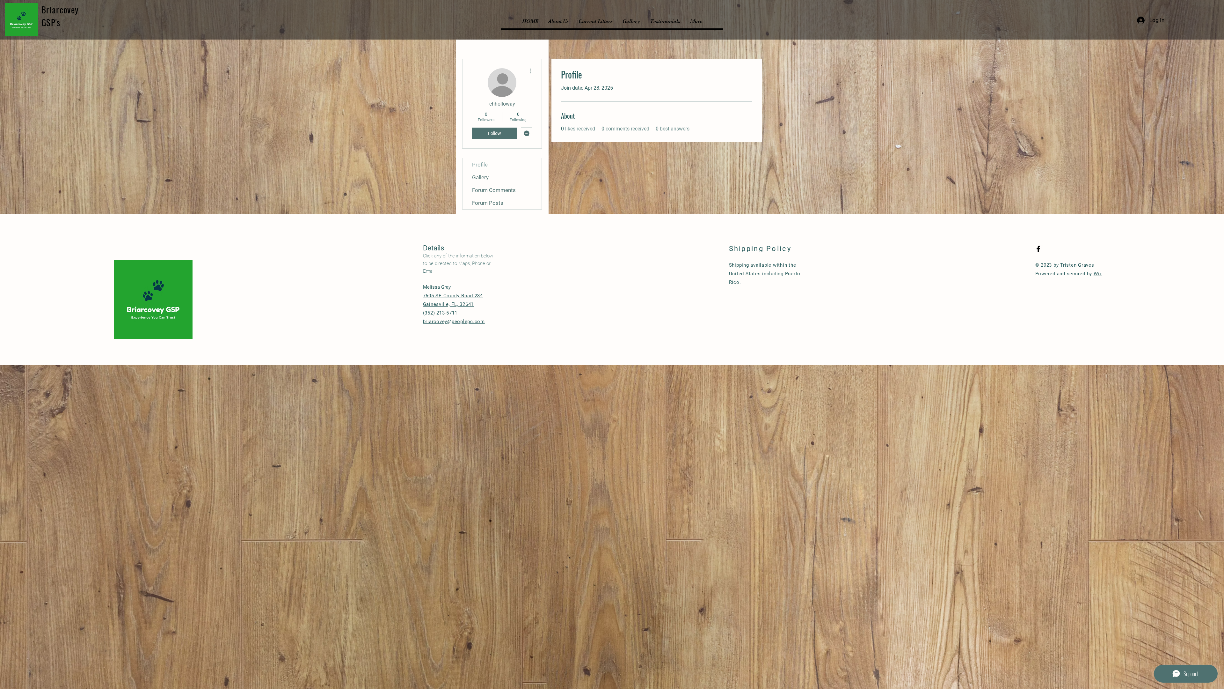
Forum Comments (494, 190)
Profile (480, 164)
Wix (1098, 274)
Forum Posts (487, 203)
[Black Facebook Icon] (1038, 249)
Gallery (480, 177)
